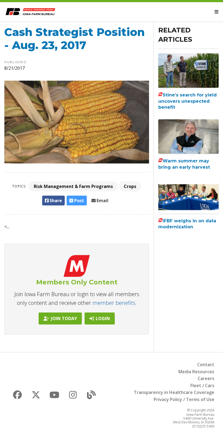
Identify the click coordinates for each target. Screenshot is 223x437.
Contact (205, 365)
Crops (130, 186)
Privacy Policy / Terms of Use (184, 399)
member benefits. (114, 302)
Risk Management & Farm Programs (73, 186)
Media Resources (196, 372)
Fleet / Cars (202, 386)
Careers (206, 378)
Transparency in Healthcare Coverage (174, 392)
